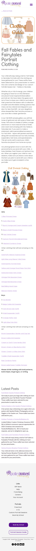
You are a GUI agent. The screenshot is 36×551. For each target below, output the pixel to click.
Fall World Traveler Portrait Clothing (13, 393)
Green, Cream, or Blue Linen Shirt (13, 352)
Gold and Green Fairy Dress (11, 273)
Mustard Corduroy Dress (12, 243)
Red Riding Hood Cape (9, 286)
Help (18, 489)
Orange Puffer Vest (10, 318)
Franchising (18, 492)
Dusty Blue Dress (9, 221)
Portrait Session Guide (18, 532)
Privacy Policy (27, 539)
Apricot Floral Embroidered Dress (15, 239)
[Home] (11, 3)
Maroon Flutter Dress (9, 291)
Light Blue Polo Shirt (10, 322)
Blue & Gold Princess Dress (12, 230)
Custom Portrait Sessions (18, 512)
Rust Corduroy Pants (8, 361)
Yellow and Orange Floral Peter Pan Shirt (16, 268)
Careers (18, 495)
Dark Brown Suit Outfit (11, 309)
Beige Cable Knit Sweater (12, 304)
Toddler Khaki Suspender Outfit (12, 356)
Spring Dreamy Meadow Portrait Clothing (14, 448)
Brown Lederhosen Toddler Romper (14, 365)
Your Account (18, 497)
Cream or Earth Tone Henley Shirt (13, 342)
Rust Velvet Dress (9, 234)
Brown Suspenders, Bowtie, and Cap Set (15, 333)
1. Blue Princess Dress (9, 216)
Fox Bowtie (7, 300)
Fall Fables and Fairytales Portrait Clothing (15, 434)
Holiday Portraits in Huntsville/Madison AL (15, 419)
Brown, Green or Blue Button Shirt (13, 347)
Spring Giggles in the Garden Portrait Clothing (16, 406)
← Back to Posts (6, 11)
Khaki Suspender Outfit (11, 313)
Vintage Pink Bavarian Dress (11, 277)
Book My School (18, 515)
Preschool (18, 507)
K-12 (18, 510)
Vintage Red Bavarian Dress (11, 282)
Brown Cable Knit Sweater (10, 338)
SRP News (18, 487)
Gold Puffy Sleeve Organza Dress (13, 255)
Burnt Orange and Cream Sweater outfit (17, 225)
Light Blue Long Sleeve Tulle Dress (13, 259)
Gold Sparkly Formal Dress (11, 264)
